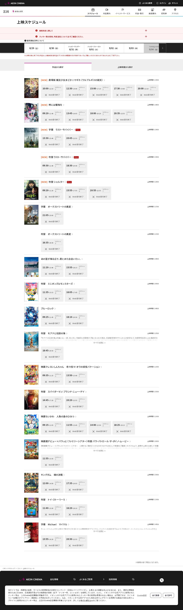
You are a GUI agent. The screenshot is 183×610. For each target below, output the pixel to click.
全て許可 (168, 595)
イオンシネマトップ (8, 568)
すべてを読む (98, 342)
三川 (19, 568)
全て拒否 (155, 595)
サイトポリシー (87, 600)
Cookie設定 (142, 595)
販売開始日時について (35, 40)
